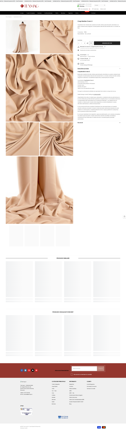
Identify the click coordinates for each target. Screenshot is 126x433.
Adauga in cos (107, 43)
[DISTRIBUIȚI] (88, 43)
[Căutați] (100, 5)
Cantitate (80, 40)
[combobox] (98, 5)
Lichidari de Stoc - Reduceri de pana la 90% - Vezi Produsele (37, 1)
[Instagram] (25, 370)
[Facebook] (21, 370)
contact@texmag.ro (27, 394)
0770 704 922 (88, 4)
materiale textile (96, 94)
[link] (91, 43)
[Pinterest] (29, 370)
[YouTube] (36, 370)
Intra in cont (103, 9)
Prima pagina (9, 17)
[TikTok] (32, 370)
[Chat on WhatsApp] (80, 6)
